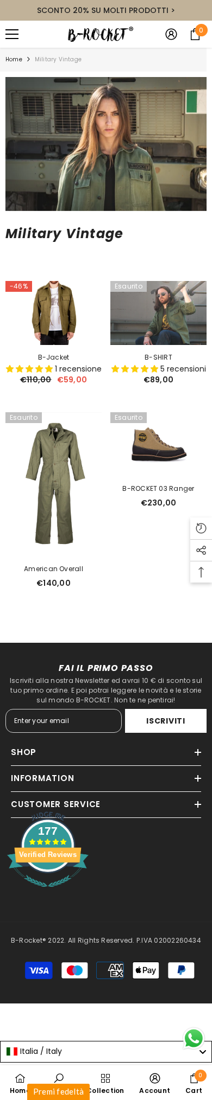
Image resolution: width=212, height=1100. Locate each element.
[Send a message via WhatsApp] (194, 1038)
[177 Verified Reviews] (48, 893)
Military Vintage (58, 59)
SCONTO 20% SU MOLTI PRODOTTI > (106, 10)
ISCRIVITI (165, 720)
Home (13, 59)
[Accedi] (171, 34)
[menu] (11, 34)
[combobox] (106, 1052)
